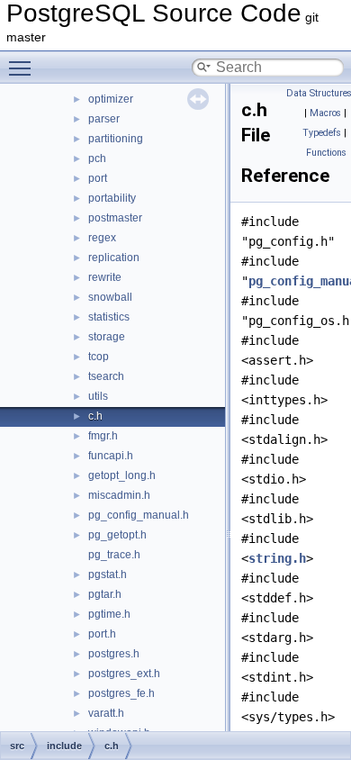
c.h (95, 416)
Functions (326, 152)
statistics (109, 317)
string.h (277, 558)
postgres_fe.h (121, 693)
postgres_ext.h (124, 673)
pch (97, 158)
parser (104, 119)
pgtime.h (109, 614)
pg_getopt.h (117, 535)
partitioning (115, 138)
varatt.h (106, 713)
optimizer (110, 99)
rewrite (105, 277)
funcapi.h (110, 455)
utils (98, 396)
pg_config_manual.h (138, 515)
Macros (325, 113)
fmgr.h (103, 436)
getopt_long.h (122, 475)
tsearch (106, 376)
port (97, 178)
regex (102, 237)
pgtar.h (105, 594)
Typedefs (321, 133)
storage (106, 336)
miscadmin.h (119, 495)
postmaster (115, 218)
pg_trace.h (114, 554)
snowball (110, 297)
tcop (98, 356)
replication (114, 257)
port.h (102, 634)
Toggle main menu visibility (23, 67)
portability (112, 198)
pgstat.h (107, 574)
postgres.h (114, 653)
